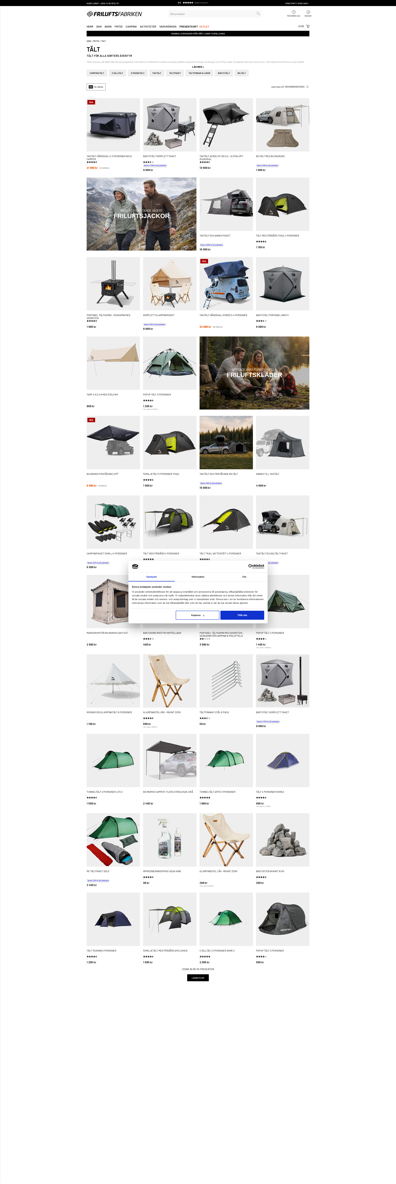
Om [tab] (244, 576)
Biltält (242, 73)
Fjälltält (117, 73)
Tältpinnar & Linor (199, 73)
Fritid (119, 27)
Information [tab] (198, 576)
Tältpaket (175, 73)
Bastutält (224, 73)
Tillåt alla (242, 615)
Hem (89, 41)
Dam (99, 27)
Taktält (156, 73)
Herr (90, 27)
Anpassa (195, 615)
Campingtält (97, 73)
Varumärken (167, 27)
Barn (108, 27)
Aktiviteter (148, 27)
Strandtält (137, 73)
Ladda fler (198, 977)
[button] (198, 3)
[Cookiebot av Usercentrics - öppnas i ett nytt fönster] (250, 566)
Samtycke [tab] (151, 576)
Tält (103, 41)
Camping (131, 27)
